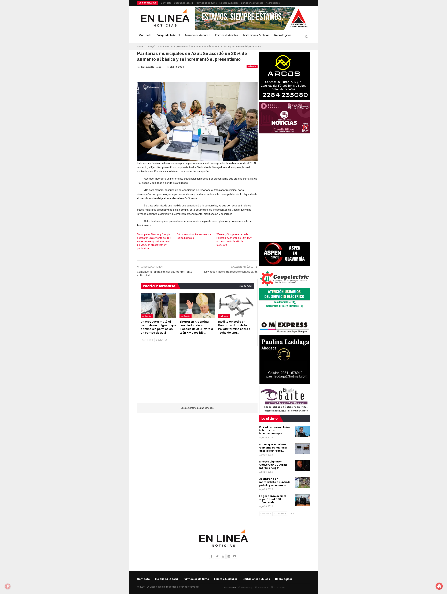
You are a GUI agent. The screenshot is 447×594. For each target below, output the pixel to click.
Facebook (263, 587)
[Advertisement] (115, 52)
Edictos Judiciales (229, 2)
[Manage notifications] (7, 586)
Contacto (166, 2)
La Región (252, 66)
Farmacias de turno (206, 2)
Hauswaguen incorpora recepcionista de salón (229, 271)
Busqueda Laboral (183, 2)
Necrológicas (273, 2)
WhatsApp (246, 587)
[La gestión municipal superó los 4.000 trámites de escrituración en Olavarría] (302, 500)
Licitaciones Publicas (252, 2)
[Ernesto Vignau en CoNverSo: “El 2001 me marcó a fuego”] (302, 465)
